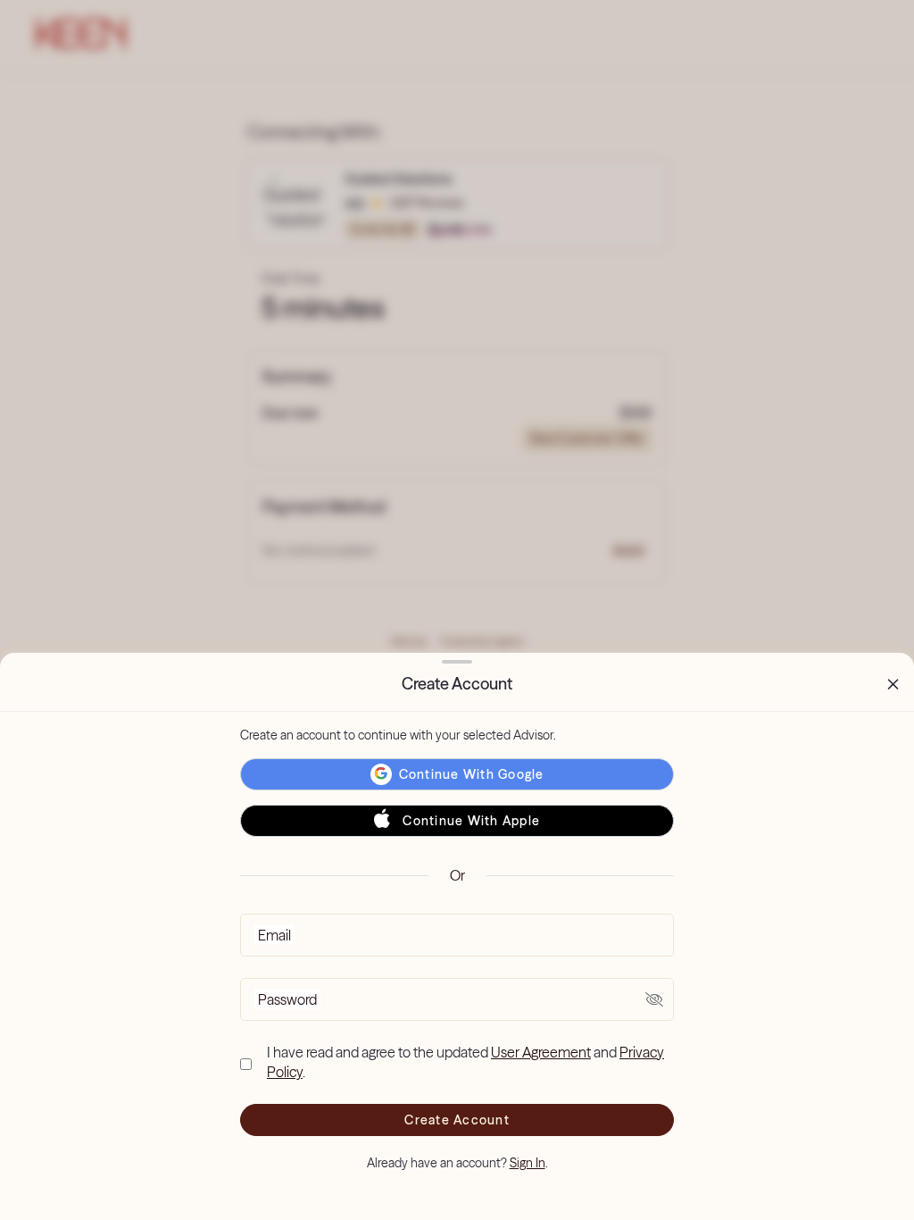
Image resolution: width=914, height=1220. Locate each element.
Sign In (527, 1163)
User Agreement (541, 1052)
